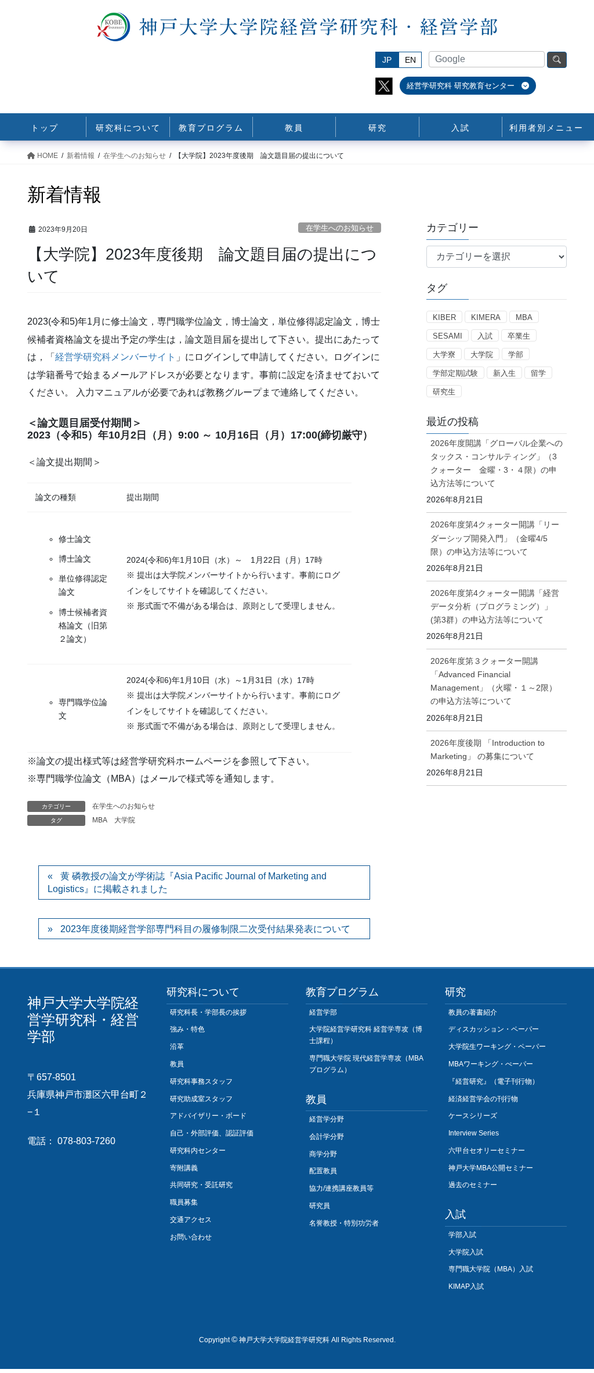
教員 (177, 1064)
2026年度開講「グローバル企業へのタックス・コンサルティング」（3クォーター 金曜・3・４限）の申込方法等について (496, 463)
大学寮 (444, 354)
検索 (557, 60)
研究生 (444, 391)
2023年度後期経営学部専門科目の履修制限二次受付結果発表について (205, 929)
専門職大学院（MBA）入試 (490, 1269)
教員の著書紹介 (472, 1012)
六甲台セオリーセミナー (486, 1150)
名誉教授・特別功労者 (344, 1223)
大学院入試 (465, 1252)
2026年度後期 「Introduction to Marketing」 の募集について (487, 749)
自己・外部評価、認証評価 (211, 1133)
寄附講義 (184, 1168)
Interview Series (473, 1133)
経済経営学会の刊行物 (483, 1099)
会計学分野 (326, 1137)
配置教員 (323, 1171)
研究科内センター (198, 1150)
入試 (484, 336)
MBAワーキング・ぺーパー (490, 1064)
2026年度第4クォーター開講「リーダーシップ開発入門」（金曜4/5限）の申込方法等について (494, 538)
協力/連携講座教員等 (341, 1188)
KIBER (444, 317)
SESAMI (447, 336)
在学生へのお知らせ (340, 228)
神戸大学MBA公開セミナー (490, 1168)
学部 (515, 354)
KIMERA (486, 317)
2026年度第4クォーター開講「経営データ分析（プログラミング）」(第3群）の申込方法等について (494, 606)
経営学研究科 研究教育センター (462, 85)
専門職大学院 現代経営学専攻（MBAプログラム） (366, 1064)
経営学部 (323, 1012)
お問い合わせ (191, 1237)
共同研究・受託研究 (201, 1185)
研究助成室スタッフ (201, 1099)
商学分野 (323, 1154)
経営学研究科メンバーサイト (115, 357)
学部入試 (462, 1235)
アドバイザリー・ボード (208, 1116)
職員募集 (184, 1202)
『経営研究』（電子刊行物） (493, 1081)
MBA (99, 820)
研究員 (319, 1206)
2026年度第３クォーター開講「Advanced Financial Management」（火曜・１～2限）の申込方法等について (493, 681)
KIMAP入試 (466, 1286)
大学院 (124, 820)
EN (410, 59)
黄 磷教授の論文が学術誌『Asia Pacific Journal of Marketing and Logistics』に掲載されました (187, 882)
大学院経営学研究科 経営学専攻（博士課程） (365, 1035)
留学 (538, 373)
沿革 (177, 1047)
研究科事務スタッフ (201, 1081)
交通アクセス (191, 1220)
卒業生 (519, 336)
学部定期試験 (455, 373)
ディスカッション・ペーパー (493, 1029)
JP (387, 59)
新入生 (504, 373)
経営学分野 (326, 1119)
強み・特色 (187, 1029)
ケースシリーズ (472, 1116)
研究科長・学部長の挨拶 (208, 1012)
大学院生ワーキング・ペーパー (497, 1047)
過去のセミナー (472, 1185)
